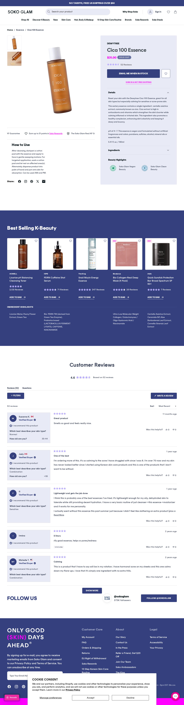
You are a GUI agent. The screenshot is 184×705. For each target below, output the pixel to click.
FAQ (84, 642)
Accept (90, 697)
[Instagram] (16, 687)
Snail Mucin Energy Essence (88, 279)
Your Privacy (156, 647)
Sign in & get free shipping (138, 82)
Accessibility (156, 642)
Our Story (121, 637)
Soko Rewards (47, 133)
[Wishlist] (166, 11)
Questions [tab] (26, 388)
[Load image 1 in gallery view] (14, 42)
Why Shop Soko (130, 11)
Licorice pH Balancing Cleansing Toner (20, 279)
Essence (20, 30)
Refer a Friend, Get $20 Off (128, 655)
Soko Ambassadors (126, 667)
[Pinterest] (24, 687)
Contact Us (121, 642)
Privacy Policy (73, 689)
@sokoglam (121, 596)
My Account (88, 637)
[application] (175, 696)
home (10, 30)
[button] (173, 11)
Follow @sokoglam (159, 598)
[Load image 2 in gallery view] (14, 59)
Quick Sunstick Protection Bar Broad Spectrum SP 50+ (160, 280)
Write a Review (167, 396)
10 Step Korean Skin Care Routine (95, 671)
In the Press (122, 647)
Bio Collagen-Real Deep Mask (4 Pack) (125, 279)
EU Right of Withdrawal (94, 658)
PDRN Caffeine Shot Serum (54, 279)
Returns (86, 653)
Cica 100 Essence (35, 30)
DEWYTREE (113, 43)
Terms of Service (158, 637)
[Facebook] (9, 687)
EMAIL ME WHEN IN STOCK (133, 73)
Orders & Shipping (91, 647)
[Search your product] (49, 11)
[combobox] (78, 12)
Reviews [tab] (13, 388)
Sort (152, 406)
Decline (130, 697)
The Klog (120, 672)
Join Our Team (123, 661)
